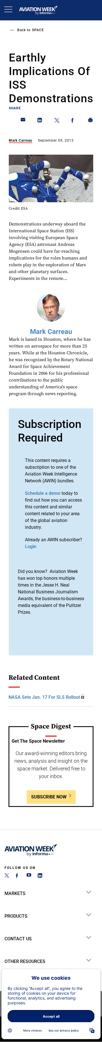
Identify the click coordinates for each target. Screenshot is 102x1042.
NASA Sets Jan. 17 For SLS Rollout (44, 697)
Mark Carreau (20, 140)
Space (38, 30)
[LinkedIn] (40, 876)
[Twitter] (7, 876)
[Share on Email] (23, 121)
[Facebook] (18, 876)
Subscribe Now (49, 797)
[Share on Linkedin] (39, 121)
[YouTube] (29, 876)
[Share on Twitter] (57, 121)
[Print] (90, 121)
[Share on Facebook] (73, 121)
